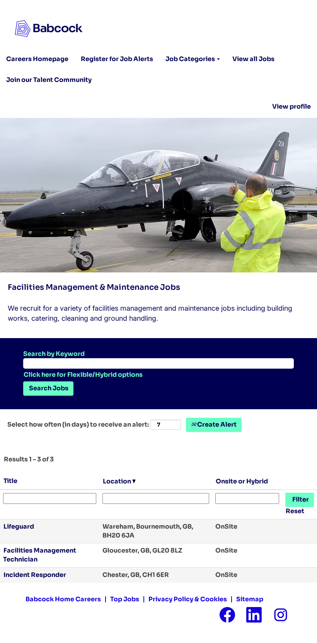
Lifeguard (18, 526)
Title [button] (10, 481)
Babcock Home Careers (63, 599)
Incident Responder (34, 575)
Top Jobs (124, 599)
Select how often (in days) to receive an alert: (78, 424)
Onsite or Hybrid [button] (242, 481)
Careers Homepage (37, 59)
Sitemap (249, 599)
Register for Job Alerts (117, 59)
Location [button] (117, 481)
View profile (291, 106)
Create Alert (216, 424)
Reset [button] (295, 511)
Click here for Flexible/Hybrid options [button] (83, 375)
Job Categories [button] (190, 59)
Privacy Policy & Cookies (187, 599)
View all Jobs (253, 59)
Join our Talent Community (49, 80)
